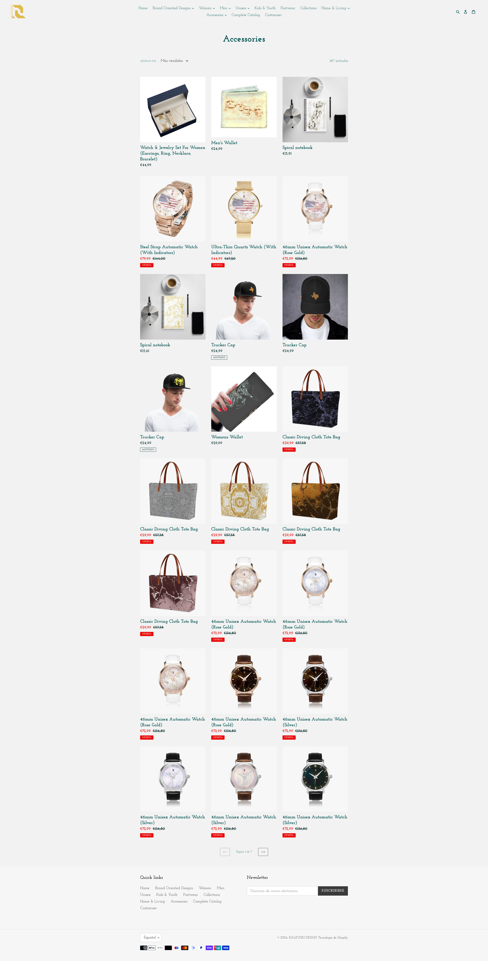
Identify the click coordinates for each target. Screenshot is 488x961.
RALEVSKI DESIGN (303, 937)
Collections (212, 895)
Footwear (190, 895)
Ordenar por (148, 61)
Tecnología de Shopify (333, 937)
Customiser (148, 908)
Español (150, 937)
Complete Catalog (207, 901)
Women (205, 888)
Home (144, 888)
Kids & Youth (166, 895)
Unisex (145, 895)
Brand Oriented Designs (174, 888)
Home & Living (152, 901)
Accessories (179, 901)
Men (220, 888)
